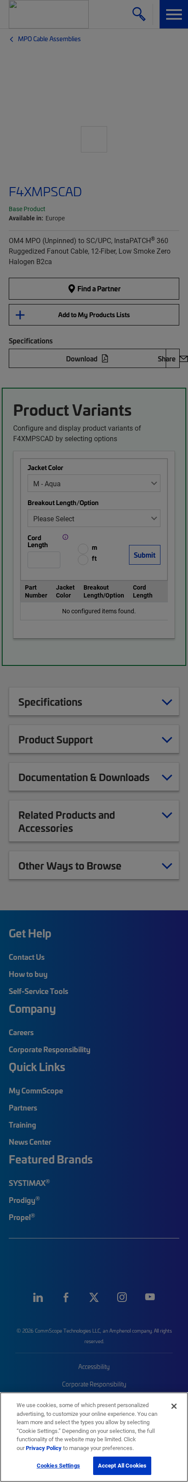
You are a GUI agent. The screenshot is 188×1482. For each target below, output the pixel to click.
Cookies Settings (58, 1465)
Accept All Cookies (122, 1465)
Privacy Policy (44, 1448)
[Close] (174, 1406)
